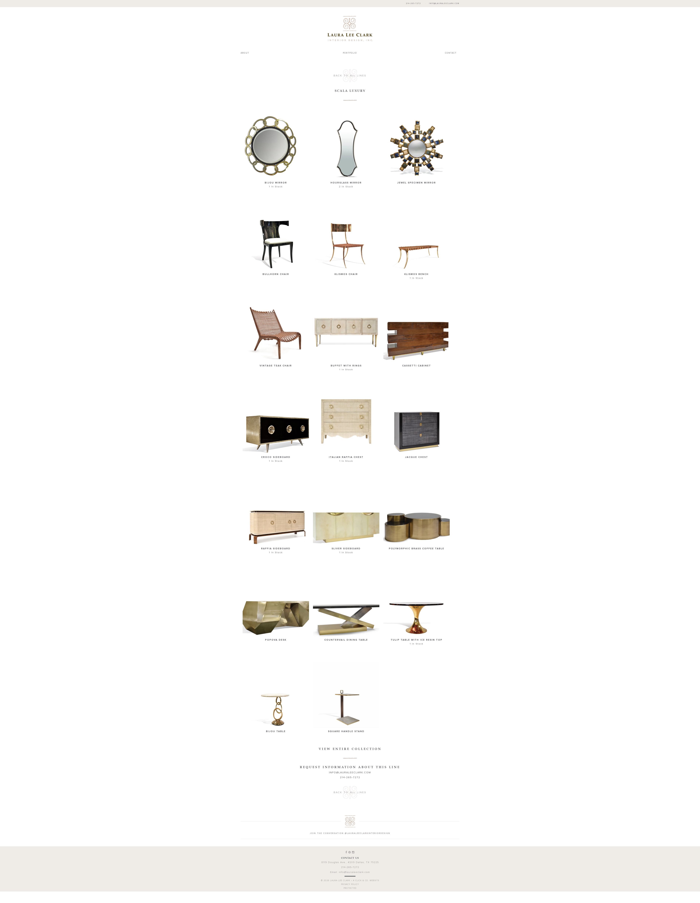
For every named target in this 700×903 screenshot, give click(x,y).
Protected (350, 881)
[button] (276, 144)
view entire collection (350, 741)
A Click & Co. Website (366, 873)
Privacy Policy (350, 877)
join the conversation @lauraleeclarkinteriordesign (350, 826)
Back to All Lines (350, 68)
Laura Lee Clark (350, 24)
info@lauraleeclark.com (444, 3)
